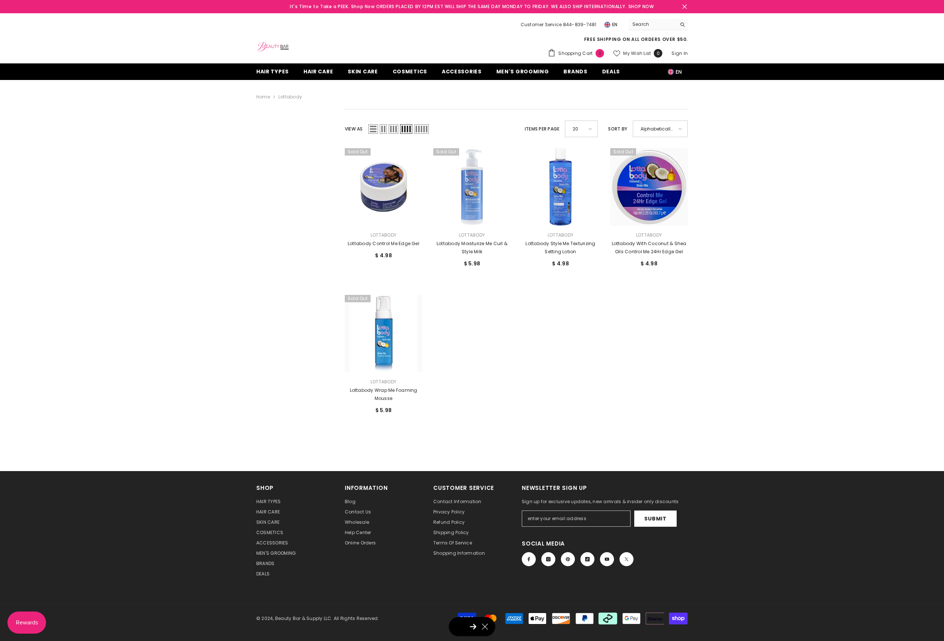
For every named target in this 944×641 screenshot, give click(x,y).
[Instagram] (548, 559)
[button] (373, 129)
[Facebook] (529, 559)
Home (263, 97)
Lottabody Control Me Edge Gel (383, 243)
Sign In (679, 53)
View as (354, 129)
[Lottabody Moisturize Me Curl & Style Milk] (472, 187)
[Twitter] (627, 559)
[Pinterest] (568, 559)
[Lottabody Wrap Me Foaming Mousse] (383, 333)
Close (684, 7)
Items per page (542, 129)
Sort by (617, 129)
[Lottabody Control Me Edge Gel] (383, 187)
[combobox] (652, 24)
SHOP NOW (641, 6)
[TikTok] (587, 559)
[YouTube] (607, 559)
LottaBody (383, 235)
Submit (655, 518)
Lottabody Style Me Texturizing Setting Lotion (560, 247)
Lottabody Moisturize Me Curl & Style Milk (472, 247)
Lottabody (290, 97)
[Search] (658, 24)
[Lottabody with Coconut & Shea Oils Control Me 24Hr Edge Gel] (649, 187)
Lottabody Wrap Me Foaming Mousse (383, 394)
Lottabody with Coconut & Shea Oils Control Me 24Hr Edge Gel (649, 247)
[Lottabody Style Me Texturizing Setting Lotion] (560, 187)
